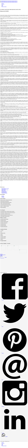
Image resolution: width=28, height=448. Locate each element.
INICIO (3, 3)
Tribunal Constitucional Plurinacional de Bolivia (5, 202)
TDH (2, 5)
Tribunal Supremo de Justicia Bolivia (4, 201)
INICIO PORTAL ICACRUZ (5, 188)
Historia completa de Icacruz (5, 189)
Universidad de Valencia (3, 220)
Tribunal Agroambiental (3, 207)
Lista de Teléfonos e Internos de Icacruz (4, 216)
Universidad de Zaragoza (3, 225)
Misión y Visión (3, 190)
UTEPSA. (1, 234)
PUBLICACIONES (4, 6)
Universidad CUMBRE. (3, 236)
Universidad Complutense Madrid (4, 221)
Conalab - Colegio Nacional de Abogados (5, 203)
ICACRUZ (3, 443)
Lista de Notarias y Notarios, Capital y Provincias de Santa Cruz (7, 212)
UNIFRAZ (1, 239)
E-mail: (5, 257)
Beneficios (3, 196)
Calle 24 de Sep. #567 (2, 254)
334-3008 (1, 255)
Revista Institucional (4, 192)
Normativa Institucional (4, 191)
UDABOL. (1, 235)
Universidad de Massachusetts (3, 226)
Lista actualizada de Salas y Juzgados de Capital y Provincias (7, 211)
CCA (2, 4)
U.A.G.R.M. (1, 230)
